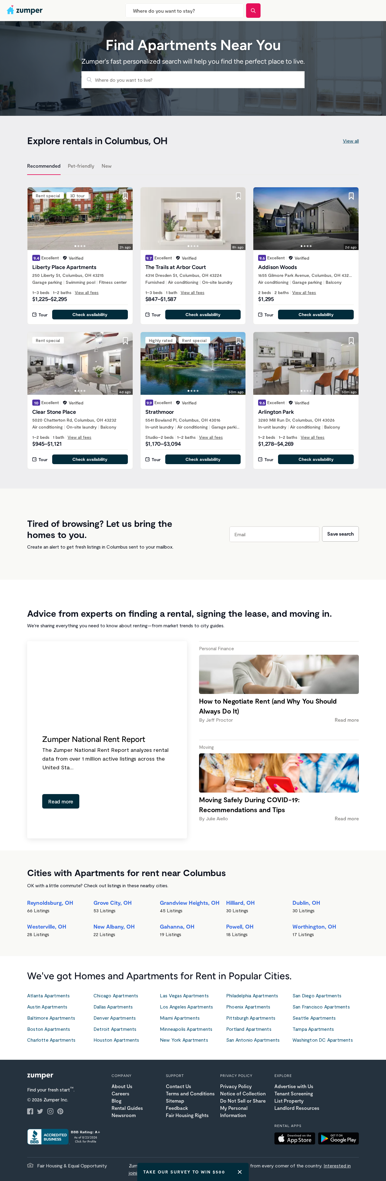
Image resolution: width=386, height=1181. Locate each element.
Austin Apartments (47, 1006)
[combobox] (184, 10)
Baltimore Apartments (51, 1018)
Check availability (89, 314)
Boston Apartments (48, 1029)
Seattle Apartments (314, 1018)
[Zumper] (25, 10)
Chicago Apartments (115, 995)
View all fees (87, 292)
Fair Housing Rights (187, 1115)
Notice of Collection (243, 1093)
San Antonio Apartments (253, 1040)
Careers (120, 1093)
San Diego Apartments (317, 995)
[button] (296, 1139)
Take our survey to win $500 (184, 1171)
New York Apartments (184, 1040)
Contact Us (178, 1086)
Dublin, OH (306, 902)
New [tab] (107, 166)
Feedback (177, 1108)
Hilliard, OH (240, 902)
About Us (122, 1086)
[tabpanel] (193, 324)
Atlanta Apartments (48, 995)
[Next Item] (124, 218)
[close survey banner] (240, 1172)
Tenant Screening (293, 1093)
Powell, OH (240, 926)
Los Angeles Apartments (186, 1006)
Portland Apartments (248, 1029)
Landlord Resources (296, 1108)
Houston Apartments (116, 1040)
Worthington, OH (314, 926)
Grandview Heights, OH (190, 902)
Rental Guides (127, 1108)
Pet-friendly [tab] (81, 166)
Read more (60, 801)
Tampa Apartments (313, 1029)
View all (351, 141)
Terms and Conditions (190, 1093)
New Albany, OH (114, 926)
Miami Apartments (180, 1018)
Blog (117, 1100)
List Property (289, 1100)
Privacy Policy (236, 1086)
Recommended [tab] (44, 166)
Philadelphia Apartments (252, 995)
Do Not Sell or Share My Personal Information (243, 1108)
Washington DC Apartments (323, 1040)
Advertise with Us (293, 1086)
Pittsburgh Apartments (250, 1018)
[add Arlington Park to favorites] (351, 341)
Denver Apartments (114, 1018)
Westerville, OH (46, 926)
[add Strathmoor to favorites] (238, 341)
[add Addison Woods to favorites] (351, 196)
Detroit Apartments (115, 1029)
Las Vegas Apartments (184, 995)
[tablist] (193, 167)
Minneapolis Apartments (186, 1029)
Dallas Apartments (113, 1006)
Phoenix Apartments (248, 1006)
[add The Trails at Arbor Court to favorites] (238, 196)
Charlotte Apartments (51, 1040)
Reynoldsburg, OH (50, 902)
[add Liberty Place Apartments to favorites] (125, 196)
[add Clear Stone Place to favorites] (125, 341)
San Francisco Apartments (321, 1006)
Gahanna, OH (177, 926)
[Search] (253, 10)
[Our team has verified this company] (65, 258)
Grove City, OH (112, 902)
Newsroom (124, 1115)
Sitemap (175, 1100)
